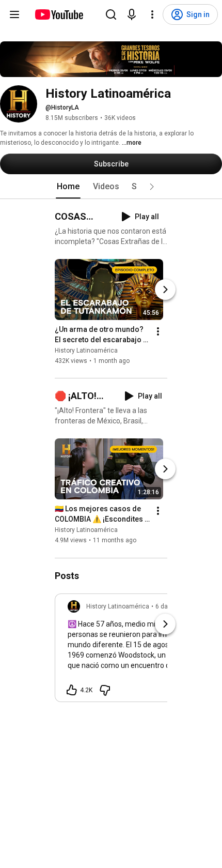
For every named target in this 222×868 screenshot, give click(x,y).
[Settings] (152, 14)
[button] (151, 186)
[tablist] (111, 186)
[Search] (111, 14)
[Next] (165, 289)
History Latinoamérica (86, 350)
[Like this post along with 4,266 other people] (72, 690)
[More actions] (158, 331)
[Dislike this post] (105, 690)
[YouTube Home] (58, 14)
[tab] (68, 186)
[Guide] (14, 14)
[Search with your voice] (131, 14)
